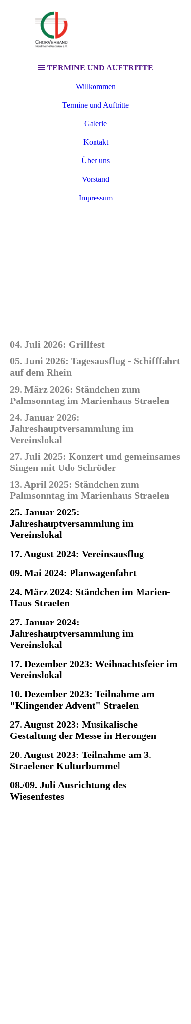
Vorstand (95, 179)
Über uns (95, 160)
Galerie (95, 123)
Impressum (96, 198)
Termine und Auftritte (95, 105)
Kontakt (95, 142)
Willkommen (96, 86)
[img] (95, 29)
